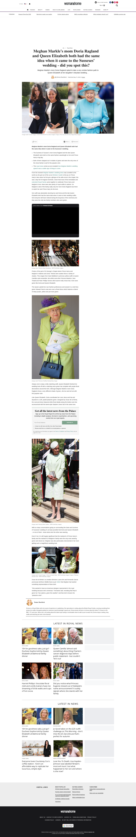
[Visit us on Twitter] (112, 2)
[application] (55, 220)
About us (42, 817)
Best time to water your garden (44, 14)
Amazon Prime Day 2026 (24, 14)
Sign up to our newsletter (96, 793)
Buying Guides (88, 9)
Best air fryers (76, 792)
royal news (39, 166)
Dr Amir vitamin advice (63, 14)
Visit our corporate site (89, 832)
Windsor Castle (57, 175)
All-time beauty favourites (62, 789)
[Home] (27, 10)
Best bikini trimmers (77, 789)
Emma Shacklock (62, 77)
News (83, 77)
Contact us (67, 817)
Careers (58, 820)
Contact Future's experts (55, 817)
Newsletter (76, 141)
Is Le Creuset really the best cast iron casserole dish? (63, 795)
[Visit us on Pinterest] (117, 2)
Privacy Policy (70, 431)
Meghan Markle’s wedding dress (53, 172)
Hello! (58, 582)
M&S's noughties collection (81, 14)
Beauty (40, 9)
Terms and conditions (79, 817)
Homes (47, 9)
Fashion (32, 9)
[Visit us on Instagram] (115, 2)
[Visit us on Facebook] (110, 2)
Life (69, 9)
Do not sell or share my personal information (76, 820)
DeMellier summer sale (119, 14)
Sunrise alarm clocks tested (63, 792)
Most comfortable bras (78, 797)
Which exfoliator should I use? (100, 14)
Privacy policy (91, 817)
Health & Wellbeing (59, 9)
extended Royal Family (39, 182)
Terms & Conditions (59, 431)
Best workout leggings (78, 794)
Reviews (97, 9)
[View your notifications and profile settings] (29, 4)
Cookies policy (49, 820)
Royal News (76, 9)
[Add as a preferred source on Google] (68, 825)
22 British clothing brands (62, 798)
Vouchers (58, 801)
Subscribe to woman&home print (97, 789)
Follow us (68, 141)
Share (35, 141)
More (105, 9)
